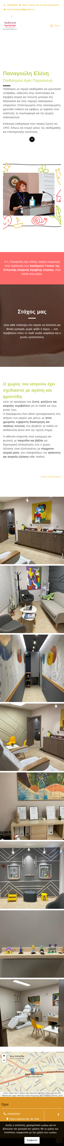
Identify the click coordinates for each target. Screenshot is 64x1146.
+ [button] (4, 1056)
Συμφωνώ (32, 1140)
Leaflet (5, 1093)
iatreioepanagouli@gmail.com (20, 9)
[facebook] (12, 16)
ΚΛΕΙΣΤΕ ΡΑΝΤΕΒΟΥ (51, 477)
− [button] (4, 1060)
